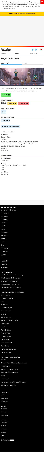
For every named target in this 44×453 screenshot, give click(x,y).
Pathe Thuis (6, 120)
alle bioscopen (5, 295)
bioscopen (4, 401)
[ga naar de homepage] (6, 49)
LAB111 (3, 314)
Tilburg (3, 245)
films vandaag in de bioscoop (10, 284)
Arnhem (3, 254)
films (17, 53)
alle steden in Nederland (8, 210)
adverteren (4, 398)
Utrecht (3, 226)
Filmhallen (4, 304)
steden (3, 53)
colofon (3, 432)
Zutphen (3, 238)
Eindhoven (4, 232)
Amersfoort (4, 248)
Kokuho (3, 359)
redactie (3, 412)
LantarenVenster (6, 333)
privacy (3, 435)
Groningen (4, 251)
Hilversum (4, 264)
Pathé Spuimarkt (6, 352)
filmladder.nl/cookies (8, 8)
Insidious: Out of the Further (9, 369)
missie (3, 395)
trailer (25, 63)
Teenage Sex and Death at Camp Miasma (14, 363)
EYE (2, 301)
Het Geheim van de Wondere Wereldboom (14, 382)
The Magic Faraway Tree (8, 385)
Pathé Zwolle (5, 346)
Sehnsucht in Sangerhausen (9, 372)
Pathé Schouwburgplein (8, 349)
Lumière (3, 327)
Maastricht (4, 261)
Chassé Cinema (6, 311)
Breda (3, 242)
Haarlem (3, 229)
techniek (3, 429)
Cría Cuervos (5, 379)
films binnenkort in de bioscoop (11, 278)
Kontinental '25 (5, 366)
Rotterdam (4, 216)
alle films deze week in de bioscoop (12, 275)
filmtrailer (5, 95)
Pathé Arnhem (5, 339)
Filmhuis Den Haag (7, 298)
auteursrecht (5, 422)
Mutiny (3, 375)
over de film (5, 63)
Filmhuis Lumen (6, 336)
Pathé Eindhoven (6, 330)
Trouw (4, 112)
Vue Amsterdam (6, 317)
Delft (2, 258)
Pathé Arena (5, 323)
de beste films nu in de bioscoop (11, 287)
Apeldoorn (4, 267)
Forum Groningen (6, 307)
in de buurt (33, 53)
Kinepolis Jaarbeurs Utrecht (9, 320)
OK (42, 2)
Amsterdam (4, 213)
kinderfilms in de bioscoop (9, 281)
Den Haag (4, 219)
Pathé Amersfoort (6, 342)
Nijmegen (4, 235)
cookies (3, 425)
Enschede (4, 222)
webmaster (4, 415)
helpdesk (4, 408)
